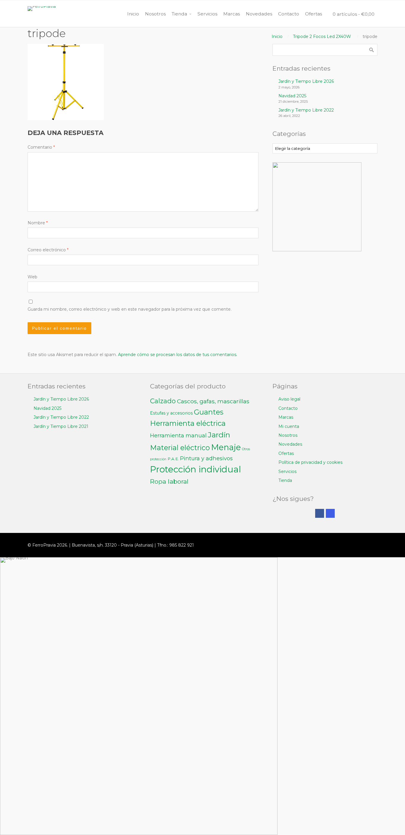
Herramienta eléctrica (188, 423)
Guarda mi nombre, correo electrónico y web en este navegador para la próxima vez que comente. (130, 309)
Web (32, 277)
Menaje (226, 447)
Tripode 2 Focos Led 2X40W (322, 36)
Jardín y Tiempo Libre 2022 (306, 110)
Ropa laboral (169, 481)
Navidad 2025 (292, 96)
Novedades (290, 444)
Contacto (288, 408)
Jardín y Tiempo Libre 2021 (61, 426)
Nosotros (287, 435)
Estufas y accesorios (171, 413)
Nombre (38, 223)
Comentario (41, 147)
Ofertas (286, 453)
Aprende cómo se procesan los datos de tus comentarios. (177, 354)
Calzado (163, 401)
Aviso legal (289, 399)
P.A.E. (173, 458)
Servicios (287, 471)
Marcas (285, 417)
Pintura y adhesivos (206, 458)
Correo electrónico (48, 250)
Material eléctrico (180, 447)
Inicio (277, 36)
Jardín (219, 434)
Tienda (285, 480)
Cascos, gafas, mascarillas (213, 401)
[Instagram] (330, 513)
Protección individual (195, 469)
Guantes (208, 412)
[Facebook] (319, 513)
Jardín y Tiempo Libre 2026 (306, 81)
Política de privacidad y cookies (310, 462)
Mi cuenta (288, 426)
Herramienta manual (178, 435)
